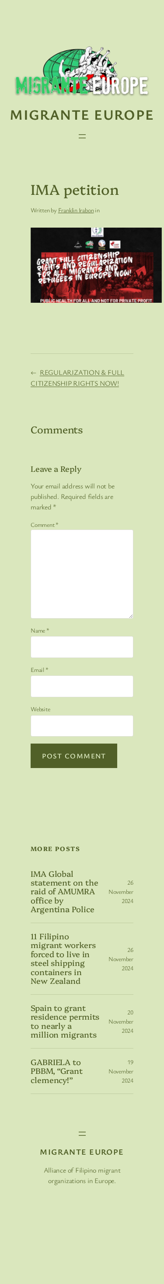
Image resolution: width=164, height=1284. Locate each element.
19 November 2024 (120, 1071)
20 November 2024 (120, 1021)
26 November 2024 (120, 891)
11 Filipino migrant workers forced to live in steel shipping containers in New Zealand (63, 959)
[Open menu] (82, 136)
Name (40, 630)
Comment (45, 524)
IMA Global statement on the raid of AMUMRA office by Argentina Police (64, 891)
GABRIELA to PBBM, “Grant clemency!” (57, 1071)
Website (40, 709)
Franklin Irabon (76, 210)
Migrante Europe (82, 114)
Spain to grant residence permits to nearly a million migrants (65, 1021)
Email (39, 669)
